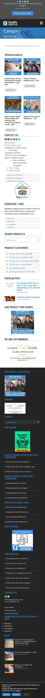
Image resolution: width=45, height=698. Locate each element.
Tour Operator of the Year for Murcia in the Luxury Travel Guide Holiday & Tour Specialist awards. (28, 286)
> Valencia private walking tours (16, 507)
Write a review (14, 170)
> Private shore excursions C (14, 583)
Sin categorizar (15, 268)
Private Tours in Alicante (19, 254)
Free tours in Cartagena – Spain (26, 652)
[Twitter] (20, 2)
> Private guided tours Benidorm (16, 498)
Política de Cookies (10, 610)
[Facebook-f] (17, 2)
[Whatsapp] (25, 2)
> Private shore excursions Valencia (17, 462)
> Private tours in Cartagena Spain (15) (18, 573)
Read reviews (14, 168)
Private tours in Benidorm (19, 257)
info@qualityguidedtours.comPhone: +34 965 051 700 (14, 601)
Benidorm (11, 221)
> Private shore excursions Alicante (17, 578)
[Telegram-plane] (16, 139)
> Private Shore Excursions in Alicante (18, 472)
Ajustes (26, 694)
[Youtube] (22, 2)
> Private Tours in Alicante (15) (15, 563)
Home (6, 46)
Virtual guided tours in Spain (20, 271)
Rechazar (16, 694)
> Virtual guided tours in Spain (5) (16, 558)
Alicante (11, 218)
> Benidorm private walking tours (16, 522)
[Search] (38, 240)
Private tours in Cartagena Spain (22, 261)
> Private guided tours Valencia (15, 483)
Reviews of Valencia (15, 175)
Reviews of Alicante (15, 178)
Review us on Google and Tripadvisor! (23, 666)
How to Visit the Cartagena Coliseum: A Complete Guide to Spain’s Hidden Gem (25, 641)
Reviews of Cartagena (16, 181)
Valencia (11, 227)
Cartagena (12, 224)
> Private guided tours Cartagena (16, 488)
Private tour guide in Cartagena (28, 297)
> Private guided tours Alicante (15, 493)
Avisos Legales (9, 607)
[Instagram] (8, 139)
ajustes (18, 691)
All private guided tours (16, 46)
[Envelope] (28, 2)
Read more (10, 90)
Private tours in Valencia (19, 264)
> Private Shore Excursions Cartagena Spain (20, 467)
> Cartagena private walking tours (16, 512)
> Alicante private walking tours (16, 517)
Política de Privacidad (11, 613)
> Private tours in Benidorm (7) (15, 568)
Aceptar (6, 694)
